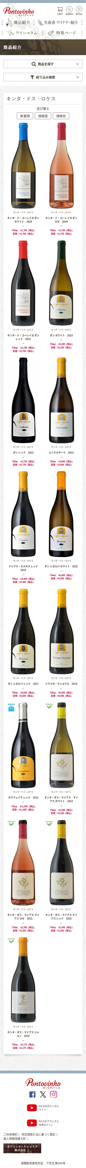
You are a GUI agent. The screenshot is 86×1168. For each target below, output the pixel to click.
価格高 (43, 115)
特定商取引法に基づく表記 (40, 1134)
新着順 (25, 115)
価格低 (61, 115)
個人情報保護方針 (16, 1138)
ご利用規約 (12, 1134)
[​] (32, 1094)
